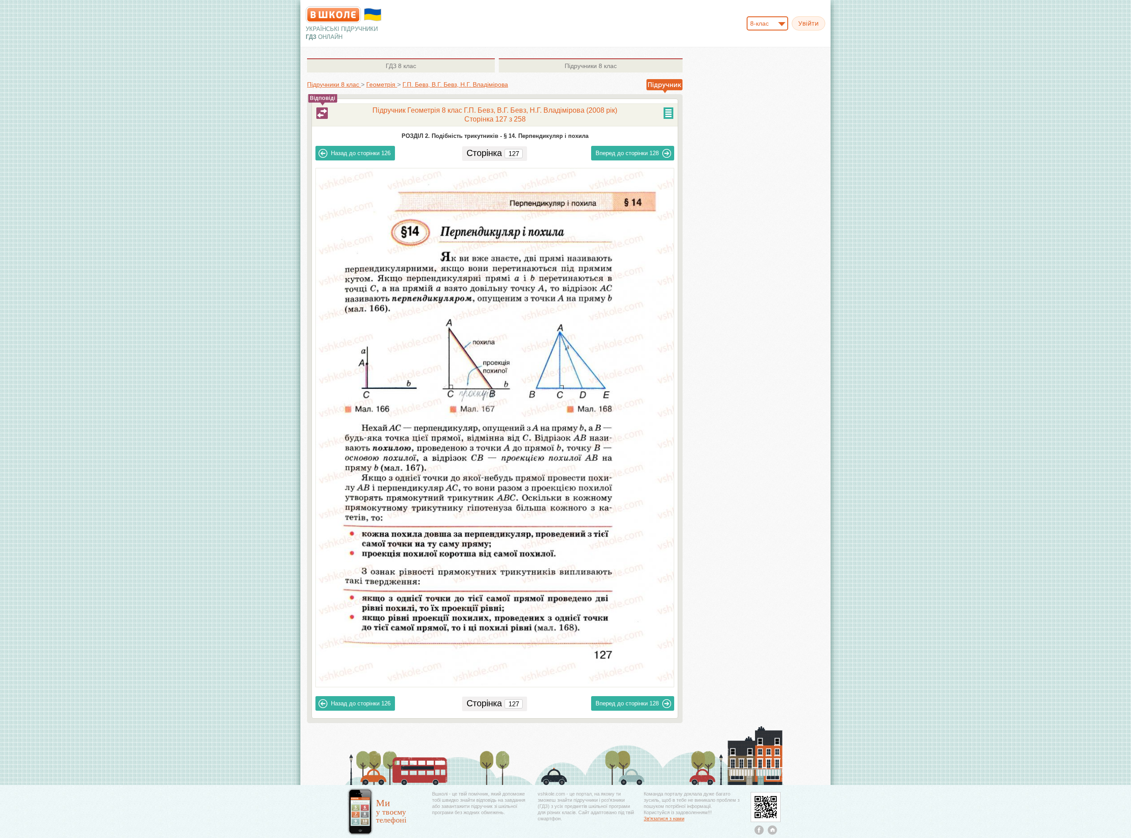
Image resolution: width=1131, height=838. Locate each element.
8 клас (401, 65)
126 (361, 153)
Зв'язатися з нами (664, 818)
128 (627, 153)
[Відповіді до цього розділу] (322, 113)
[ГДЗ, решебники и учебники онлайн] (333, 14)
